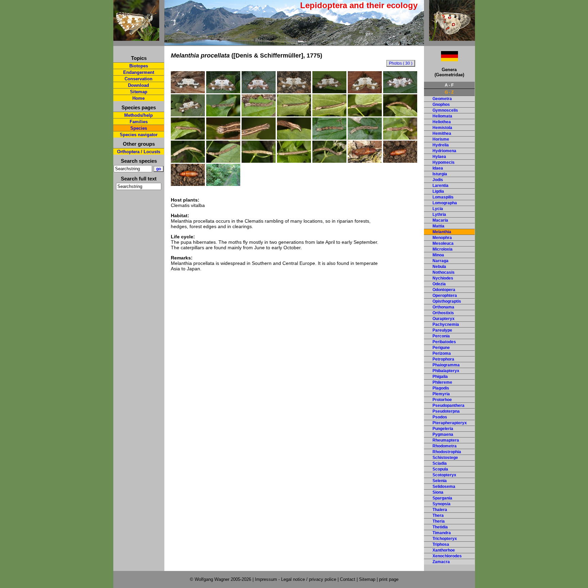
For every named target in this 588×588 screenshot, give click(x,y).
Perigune (441, 347)
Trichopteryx (444, 538)
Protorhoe (442, 399)
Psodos (439, 417)
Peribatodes (444, 341)
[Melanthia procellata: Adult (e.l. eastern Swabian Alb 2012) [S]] (188, 114)
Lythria (439, 214)
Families (139, 121)
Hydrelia (440, 145)
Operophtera (444, 295)
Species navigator (139, 134)
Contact (347, 579)
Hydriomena (444, 150)
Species (138, 128)
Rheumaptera (445, 440)
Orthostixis (443, 313)
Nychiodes (442, 278)
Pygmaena (442, 434)
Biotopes (138, 65)
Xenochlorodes (447, 556)
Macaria (440, 220)
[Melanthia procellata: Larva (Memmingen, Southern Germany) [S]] (259, 114)
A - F (449, 85)
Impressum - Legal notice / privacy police (296, 579)
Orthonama (443, 307)
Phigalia (440, 376)
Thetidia (440, 527)
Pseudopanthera (448, 405)
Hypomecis (443, 162)
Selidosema (443, 486)
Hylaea (439, 156)
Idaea (437, 168)
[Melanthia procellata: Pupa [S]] (365, 161)
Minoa (438, 255)
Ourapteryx (443, 318)
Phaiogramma (446, 365)
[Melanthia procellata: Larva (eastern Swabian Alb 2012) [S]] (294, 161)
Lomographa (444, 203)
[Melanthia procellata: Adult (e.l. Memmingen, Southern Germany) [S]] (400, 91)
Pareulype (442, 330)
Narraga (440, 260)
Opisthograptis (446, 301)
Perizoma (441, 353)
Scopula (440, 469)
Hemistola (442, 127)
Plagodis (440, 388)
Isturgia (439, 174)
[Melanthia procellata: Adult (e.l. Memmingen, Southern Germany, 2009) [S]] (223, 91)
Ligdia (438, 191)
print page (388, 579)
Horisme (440, 139)
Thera (438, 515)
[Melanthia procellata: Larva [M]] (259, 161)
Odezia (439, 284)
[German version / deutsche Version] (441, 59)
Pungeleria (442, 428)
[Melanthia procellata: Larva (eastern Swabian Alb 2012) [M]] (329, 161)
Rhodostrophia (446, 451)
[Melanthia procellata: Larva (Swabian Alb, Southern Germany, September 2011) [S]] (188, 161)
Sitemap (138, 91)
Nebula (439, 266)
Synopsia (441, 504)
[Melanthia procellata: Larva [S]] (400, 138)
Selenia (439, 480)
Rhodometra (444, 446)
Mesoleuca (443, 243)
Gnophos (441, 104)
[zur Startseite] (136, 38)
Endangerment (138, 72)
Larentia (440, 185)
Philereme (442, 382)
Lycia (437, 208)
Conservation (138, 78)
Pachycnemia (445, 324)
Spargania (442, 498)
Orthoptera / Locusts (138, 151)
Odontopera (443, 289)
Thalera (439, 509)
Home (138, 98)
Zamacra (441, 561)
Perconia (441, 336)
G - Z (449, 92)
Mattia (438, 226)
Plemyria (441, 394)
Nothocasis (443, 272)
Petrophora (443, 359)
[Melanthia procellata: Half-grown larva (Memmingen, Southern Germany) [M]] (223, 114)
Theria (438, 521)
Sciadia (439, 463)
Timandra (441, 532)
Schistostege (445, 457)
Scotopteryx (444, 475)
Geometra (442, 98)
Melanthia (441, 231)
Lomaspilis (443, 197)
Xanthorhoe (443, 550)
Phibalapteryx (445, 370)
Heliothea (441, 122)
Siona (437, 492)
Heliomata (442, 116)
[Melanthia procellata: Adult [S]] (294, 91)
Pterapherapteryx (449, 422)
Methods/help (138, 115)
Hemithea (441, 133)
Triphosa (440, 544)
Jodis (437, 179)
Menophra (442, 237)
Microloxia (442, 249)
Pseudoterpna (446, 411)
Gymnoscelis (445, 110)
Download (138, 85)
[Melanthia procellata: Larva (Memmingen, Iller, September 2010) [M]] (329, 138)
